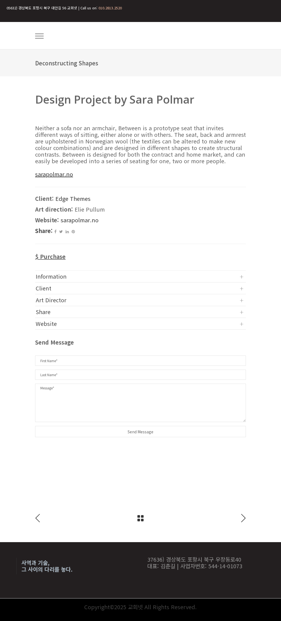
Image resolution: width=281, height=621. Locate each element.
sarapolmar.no (80, 220)
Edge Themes (73, 199)
